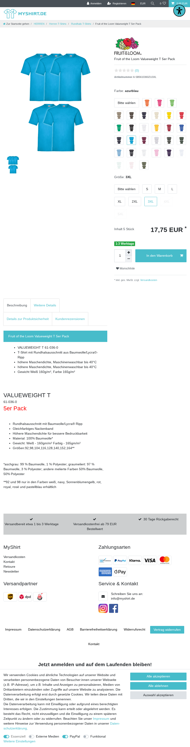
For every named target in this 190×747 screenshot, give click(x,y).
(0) (137, 70)
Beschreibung (17, 305)
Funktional (98, 736)
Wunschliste (127, 268)
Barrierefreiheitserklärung (98, 629)
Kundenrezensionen (70, 319)
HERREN (38, 23)
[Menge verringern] (128, 259)
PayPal (75, 736)
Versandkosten (148, 280)
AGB (70, 629)
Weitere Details (45, 305)
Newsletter (11, 571)
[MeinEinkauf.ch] (40, 597)
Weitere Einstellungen (19, 741)
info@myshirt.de (123, 598)
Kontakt (9, 562)
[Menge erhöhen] (128, 252)
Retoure (9, 566)
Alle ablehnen (158, 686)
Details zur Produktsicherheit (28, 319)
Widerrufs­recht (134, 629)
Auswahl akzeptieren (158, 695)
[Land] (133, 3)
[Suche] (152, 3)
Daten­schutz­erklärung (44, 629)
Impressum (13, 629)
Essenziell (18, 736)
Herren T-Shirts (57, 23)
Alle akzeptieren (158, 676)
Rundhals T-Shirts (80, 23)
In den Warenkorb (159, 255)
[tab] (17, 305)
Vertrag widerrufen (167, 629)
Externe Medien (47, 736)
